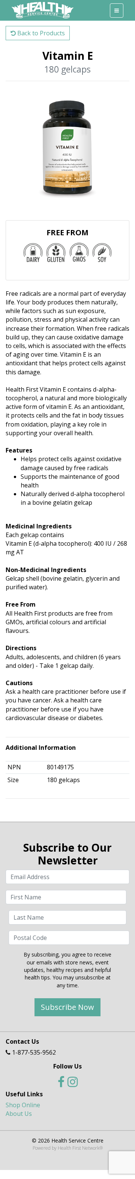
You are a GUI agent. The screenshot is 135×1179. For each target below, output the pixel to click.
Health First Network (78, 1148)
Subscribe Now (67, 1007)
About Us (19, 1113)
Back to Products (40, 33)
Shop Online (23, 1105)
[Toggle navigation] (116, 10)
